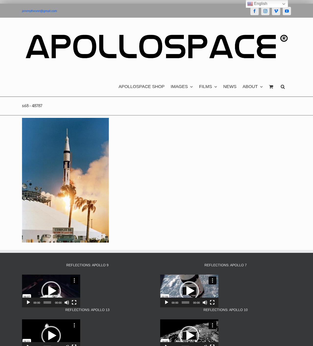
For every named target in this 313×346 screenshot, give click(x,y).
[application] (51, 291)
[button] (283, 85)
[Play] (28, 302)
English (260, 3)
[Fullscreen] (74, 302)
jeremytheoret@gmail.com (39, 11)
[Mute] (66, 302)
